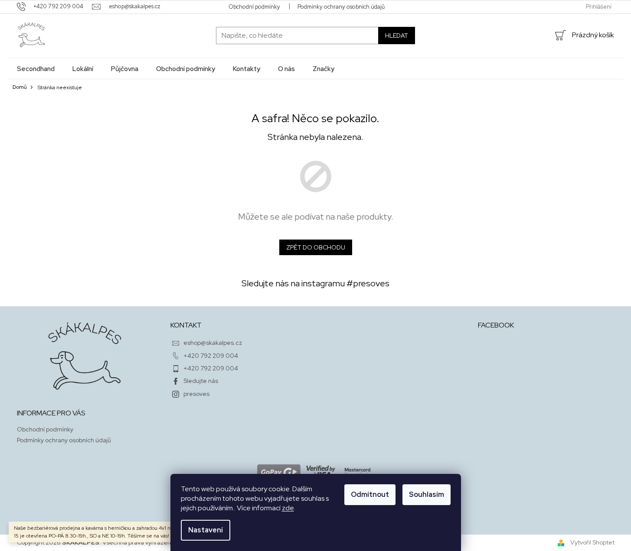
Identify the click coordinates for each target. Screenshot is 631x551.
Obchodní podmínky (254, 6)
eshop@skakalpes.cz (212, 343)
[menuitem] (35, 68)
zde (288, 507)
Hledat (396, 35)
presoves (196, 394)
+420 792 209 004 (210, 356)
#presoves (368, 283)
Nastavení (205, 530)
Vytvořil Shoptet (592, 542)
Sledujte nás (200, 381)
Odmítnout (370, 494)
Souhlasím (426, 494)
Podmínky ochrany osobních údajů (341, 6)
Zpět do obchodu (315, 247)
